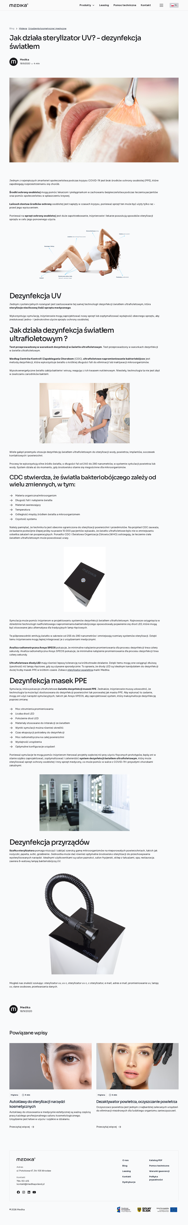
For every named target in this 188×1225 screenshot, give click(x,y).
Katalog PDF (155, 1160)
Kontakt (146, 5)
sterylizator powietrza (80, 670)
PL (176, 5)
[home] (18, 5)
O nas (125, 1160)
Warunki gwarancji (159, 1171)
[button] (87, 5)
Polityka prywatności (156, 1178)
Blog (124, 1165)
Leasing (104, 5)
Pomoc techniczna (125, 5)
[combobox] (174, 5)
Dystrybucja (128, 1182)
